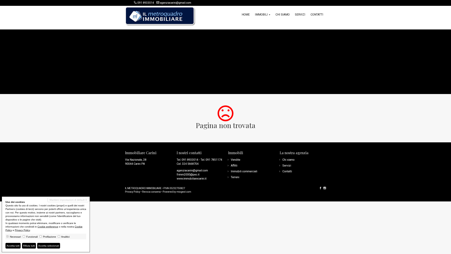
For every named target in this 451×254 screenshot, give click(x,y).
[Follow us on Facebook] (320, 188)
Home (246, 14)
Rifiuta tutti (29, 245)
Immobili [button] (261, 14)
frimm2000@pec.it (188, 174)
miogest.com (184, 191)
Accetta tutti (13, 245)
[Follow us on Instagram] (324, 188)
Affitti (234, 165)
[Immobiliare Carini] (160, 16)
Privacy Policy (132, 191)
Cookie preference (48, 226)
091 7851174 (214, 159)
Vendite (235, 159)
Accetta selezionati (48, 245)
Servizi (300, 14)
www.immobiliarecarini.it (191, 178)
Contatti (317, 14)
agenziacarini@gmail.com (175, 2)
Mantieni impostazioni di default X (68, 199)
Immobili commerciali (244, 171)
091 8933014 (145, 2)
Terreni (235, 177)
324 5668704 (190, 163)
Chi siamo (283, 14)
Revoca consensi (151, 191)
